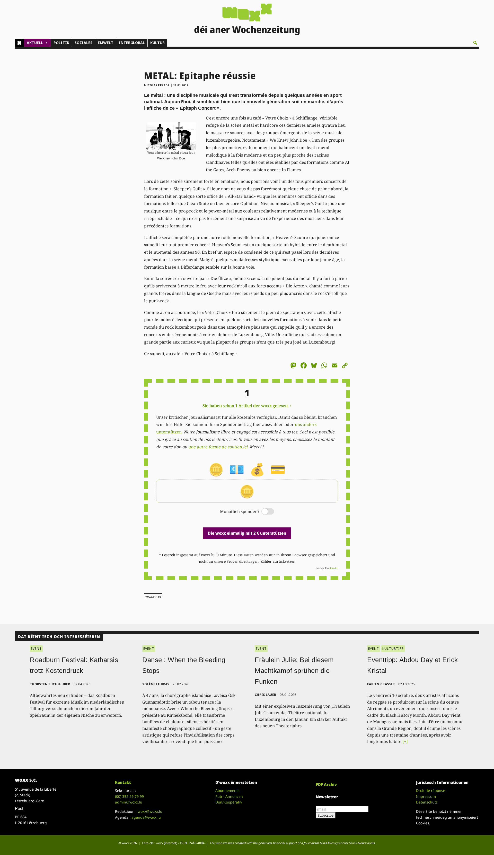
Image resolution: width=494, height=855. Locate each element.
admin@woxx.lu (128, 802)
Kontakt (123, 782)
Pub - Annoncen (229, 796)
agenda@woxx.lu (146, 817)
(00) (129, 796)
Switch (263, 512)
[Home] (19, 43)
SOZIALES (83, 42)
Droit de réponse (430, 790)
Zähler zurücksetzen (278, 561)
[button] (475, 43)
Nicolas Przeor (157, 85)
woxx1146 (153, 596)
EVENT (36, 648)
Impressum (426, 796)
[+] (405, 741)
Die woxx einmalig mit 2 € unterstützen (247, 533)
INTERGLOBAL (132, 42)
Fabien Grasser (381, 684)
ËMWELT (105, 42)
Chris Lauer (265, 694)
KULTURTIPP (393, 648)
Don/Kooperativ (228, 802)
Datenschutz (427, 802)
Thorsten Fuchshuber (50, 684)
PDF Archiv (326, 784)
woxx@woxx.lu (150, 811)
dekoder (334, 568)
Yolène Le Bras (155, 684)
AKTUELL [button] (35, 42)
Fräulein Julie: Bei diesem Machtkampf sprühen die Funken (294, 670)
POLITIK (61, 42)
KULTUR (157, 42)
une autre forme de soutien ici (218, 447)
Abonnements (227, 790)
